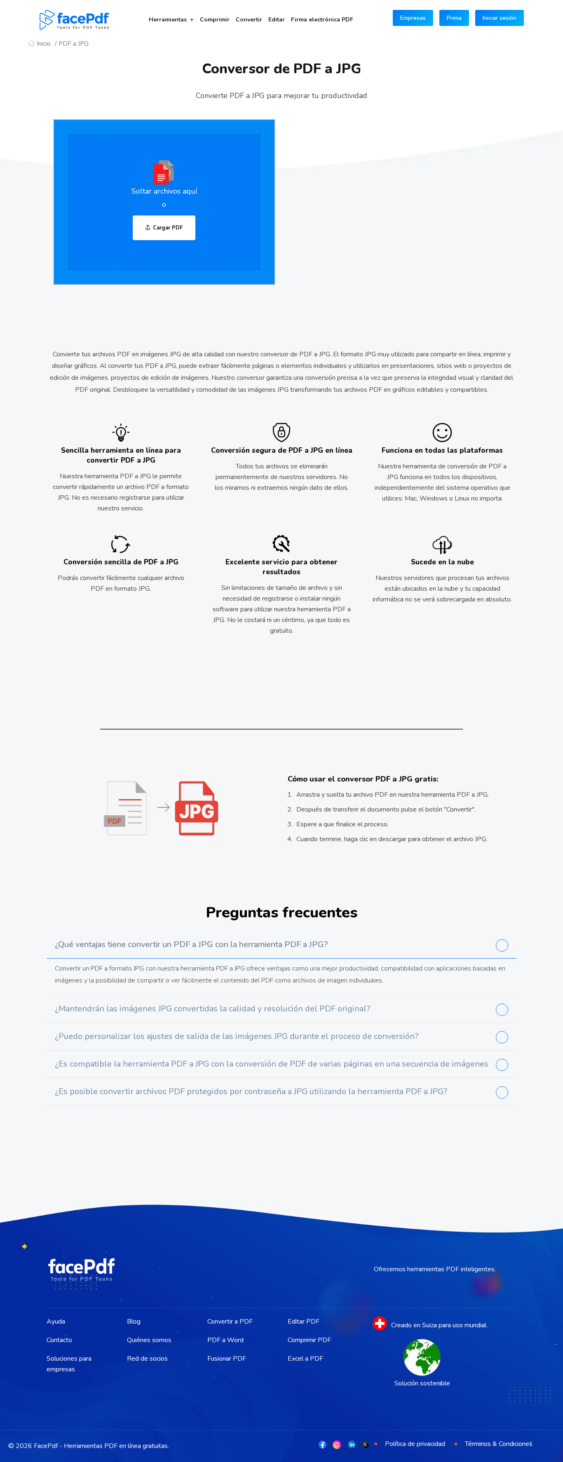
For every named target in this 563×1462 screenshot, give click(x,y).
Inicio (44, 44)
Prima (454, 18)
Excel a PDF (305, 1358)
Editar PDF (303, 1321)
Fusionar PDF (226, 1358)
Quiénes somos (149, 1340)
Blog (134, 1321)
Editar (276, 19)
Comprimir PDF (309, 1340)
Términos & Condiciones (499, 1443)
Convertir (249, 19)
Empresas (413, 18)
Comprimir (215, 19)
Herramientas (168, 19)
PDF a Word (225, 1340)
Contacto (59, 1340)
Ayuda (56, 1321)
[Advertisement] (405, 200)
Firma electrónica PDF (322, 19)
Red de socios (147, 1358)
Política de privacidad (415, 1443)
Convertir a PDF (230, 1321)
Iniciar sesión (499, 18)
